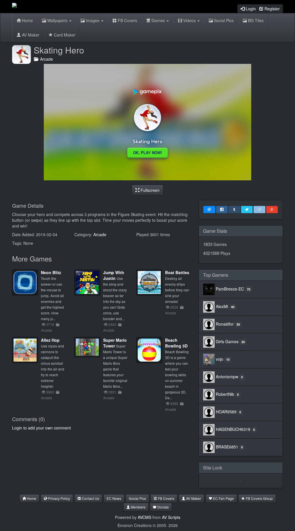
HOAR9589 (226, 412)
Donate (162, 507)
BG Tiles (255, 20)
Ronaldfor (225, 324)
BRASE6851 (227, 447)
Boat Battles (177, 272)
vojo (219, 359)
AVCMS (144, 517)
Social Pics (223, 20)
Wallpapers (57, 20)
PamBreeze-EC (230, 289)
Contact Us (90, 498)
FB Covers (127, 20)
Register (271, 9)
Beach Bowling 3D (176, 343)
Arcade (45, 59)
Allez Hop (50, 340)
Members (137, 507)
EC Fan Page (223, 498)
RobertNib (225, 394)
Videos (189, 20)
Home (27, 20)
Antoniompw (227, 376)
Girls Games (227, 341)
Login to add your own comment (41, 428)
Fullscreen (149, 190)
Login (250, 9)
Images (93, 20)
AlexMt (222, 306)
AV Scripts (171, 517)
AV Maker (30, 35)
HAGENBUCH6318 (233, 429)
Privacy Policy (58, 498)
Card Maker (64, 35)
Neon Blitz (51, 272)
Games (158, 20)
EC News (114, 498)
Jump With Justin (113, 275)
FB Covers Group (259, 498)
